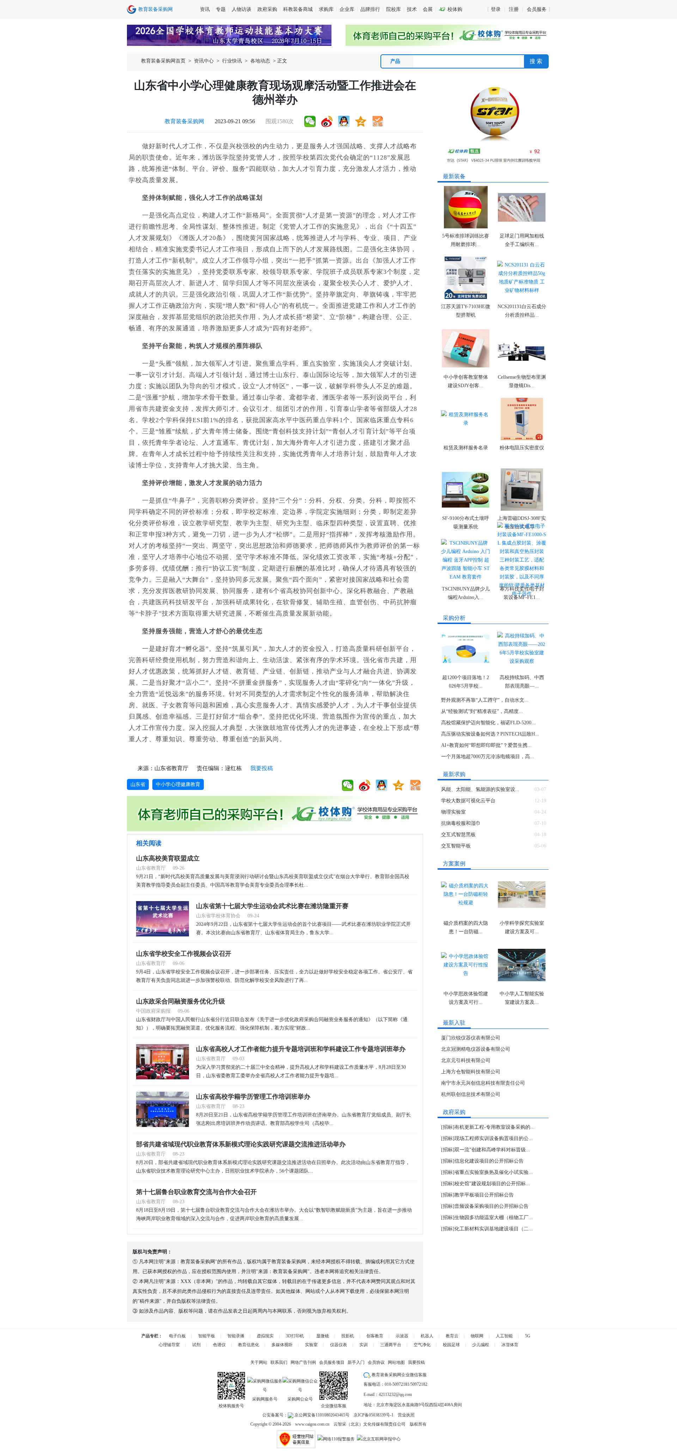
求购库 (326, 9)
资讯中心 (204, 61)
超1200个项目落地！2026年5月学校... (465, 682)
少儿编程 (480, 1344)
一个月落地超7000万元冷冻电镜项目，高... (487, 756)
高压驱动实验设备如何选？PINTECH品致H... (490, 734)
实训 (363, 1344)
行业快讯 (232, 61)
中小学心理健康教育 (178, 784)
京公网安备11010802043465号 (321, 1415)
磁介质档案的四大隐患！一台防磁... (466, 927)
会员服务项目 (331, 1362)
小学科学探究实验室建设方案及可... (522, 927)
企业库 (347, 9)
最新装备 (454, 176)
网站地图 (396, 1362)
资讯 (205, 9)
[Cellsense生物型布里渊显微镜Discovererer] (521, 348)
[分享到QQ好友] (343, 121)
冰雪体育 (509, 1344)
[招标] (448, 1127)
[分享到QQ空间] (360, 121)
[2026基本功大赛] (229, 35)
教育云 (452, 1335)
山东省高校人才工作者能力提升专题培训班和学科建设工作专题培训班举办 (300, 1049)
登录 (496, 9)
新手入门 (356, 1362)
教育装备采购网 (184, 121)
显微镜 (322, 1335)
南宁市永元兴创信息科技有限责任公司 (483, 1083)
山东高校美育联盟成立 (168, 858)
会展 (428, 9)
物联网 (477, 1335)
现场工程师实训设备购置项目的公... (494, 1138)
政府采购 (267, 9)
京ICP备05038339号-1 (374, 1415)
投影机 (347, 1335)
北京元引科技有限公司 (465, 1060)
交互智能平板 (456, 846)
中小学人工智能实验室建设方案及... (522, 998)
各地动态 (260, 61)
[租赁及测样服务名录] (465, 419)
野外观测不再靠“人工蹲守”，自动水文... (485, 700)
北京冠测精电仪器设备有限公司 (475, 1049)
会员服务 (537, 9)
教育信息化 (248, 1344)
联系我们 (278, 1362)
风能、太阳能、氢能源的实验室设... (480, 789)
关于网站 (258, 1362)
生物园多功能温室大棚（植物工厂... (494, 1217)
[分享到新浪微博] (327, 121)
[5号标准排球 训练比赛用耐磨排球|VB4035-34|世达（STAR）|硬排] (465, 207)
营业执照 (406, 1415)
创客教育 (374, 1335)
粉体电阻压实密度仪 (522, 447)
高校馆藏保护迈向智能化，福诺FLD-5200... (488, 722)
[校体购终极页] (275, 813)
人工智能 (504, 1335)
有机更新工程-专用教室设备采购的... (495, 1127)
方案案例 (454, 864)
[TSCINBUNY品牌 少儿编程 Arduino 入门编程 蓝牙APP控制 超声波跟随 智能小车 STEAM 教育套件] (465, 560)
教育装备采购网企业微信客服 (399, 1374)
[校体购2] (448, 35)
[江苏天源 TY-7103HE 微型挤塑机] (465, 278)
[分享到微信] (310, 121)
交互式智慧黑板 (458, 834)
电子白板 (177, 1335)
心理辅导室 (169, 1344)
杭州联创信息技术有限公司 (470, 1094)
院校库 (393, 9)
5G (527, 1335)
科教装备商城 (298, 9)
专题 (221, 9)
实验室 (311, 1344)
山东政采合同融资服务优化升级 (180, 1001)
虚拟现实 (265, 1335)
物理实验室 (453, 812)
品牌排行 (370, 9)
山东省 (137, 784)
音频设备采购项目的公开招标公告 (492, 1206)
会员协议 (376, 1362)
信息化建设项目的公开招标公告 (489, 1161)
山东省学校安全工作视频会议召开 (183, 953)
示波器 (402, 1335)
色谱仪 (219, 1344)
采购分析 (454, 618)
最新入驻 (454, 1023)
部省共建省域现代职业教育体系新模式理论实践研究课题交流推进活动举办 (241, 1144)
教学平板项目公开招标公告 (484, 1195)
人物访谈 (241, 9)
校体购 (450, 9)
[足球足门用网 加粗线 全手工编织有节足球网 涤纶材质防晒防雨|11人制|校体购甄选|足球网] (521, 207)
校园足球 (451, 1344)
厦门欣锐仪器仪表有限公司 (470, 1038)
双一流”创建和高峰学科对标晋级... (492, 1149)
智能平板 (206, 1335)
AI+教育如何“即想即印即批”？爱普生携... (486, 745)
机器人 (427, 1335)
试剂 (196, 1344)
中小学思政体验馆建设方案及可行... (466, 998)
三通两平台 (390, 1344)
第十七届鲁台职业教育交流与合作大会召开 (196, 1191)
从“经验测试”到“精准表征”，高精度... (482, 711)
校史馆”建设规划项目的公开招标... (492, 1183)
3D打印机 (295, 1335)
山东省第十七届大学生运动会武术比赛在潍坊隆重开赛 (272, 906)
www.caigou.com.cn (312, 1424)
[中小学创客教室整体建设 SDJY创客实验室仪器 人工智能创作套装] (465, 348)
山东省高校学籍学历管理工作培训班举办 (253, 1096)
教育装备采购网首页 (163, 61)
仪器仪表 (338, 1344)
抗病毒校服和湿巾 (461, 823)
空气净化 (422, 1344)
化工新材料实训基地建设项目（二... (494, 1228)
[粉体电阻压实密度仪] (521, 419)
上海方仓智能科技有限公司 (470, 1071)
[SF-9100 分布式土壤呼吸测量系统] (465, 489)
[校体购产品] (494, 123)
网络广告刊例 (303, 1362)
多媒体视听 (282, 1344)
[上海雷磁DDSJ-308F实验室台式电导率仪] (521, 489)
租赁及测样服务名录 (466, 447)
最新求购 (454, 774)
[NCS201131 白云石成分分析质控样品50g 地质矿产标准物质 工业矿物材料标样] (521, 278)
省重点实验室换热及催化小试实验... (494, 1172)
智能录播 (235, 1335)
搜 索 (536, 61)
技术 (412, 9)
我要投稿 (261, 768)
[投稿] (377, 121)
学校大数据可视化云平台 (468, 800)
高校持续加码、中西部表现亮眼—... (522, 682)
